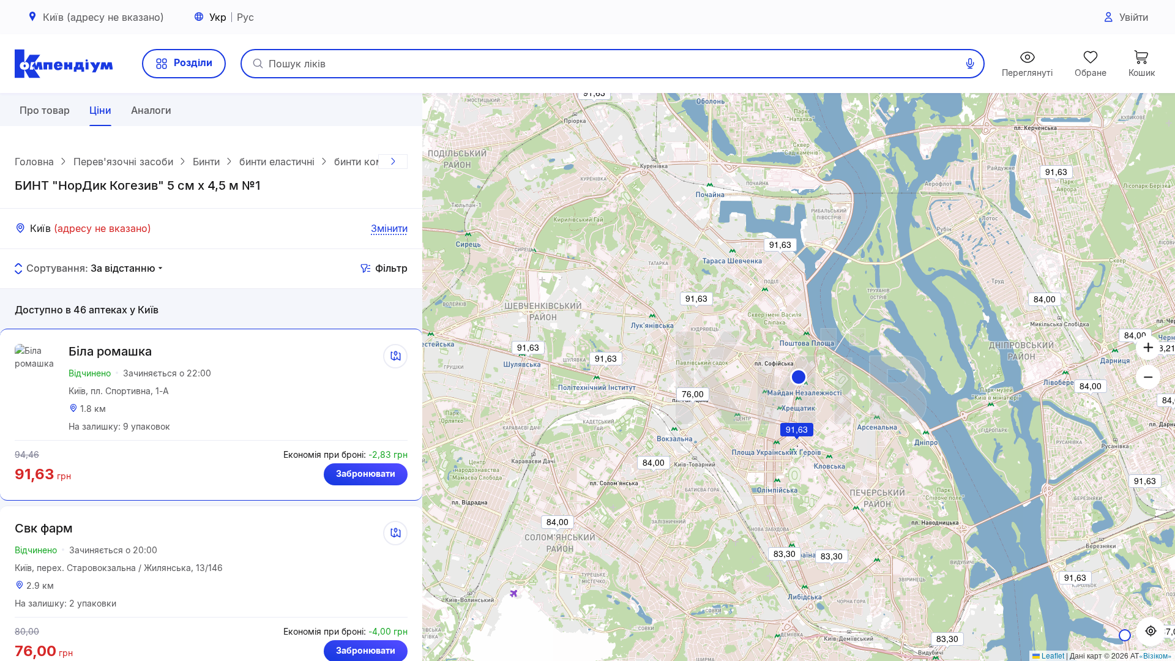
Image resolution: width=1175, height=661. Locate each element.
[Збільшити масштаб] (1148, 347)
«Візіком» (1155, 655)
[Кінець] (393, 161)
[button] (798, 377)
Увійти (1133, 17)
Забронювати (365, 473)
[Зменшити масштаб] (1148, 377)
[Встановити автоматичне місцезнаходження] (1150, 631)
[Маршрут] (395, 356)
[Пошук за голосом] (970, 63)
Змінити (389, 228)
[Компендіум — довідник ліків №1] (64, 63)
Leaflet (1052, 655)
